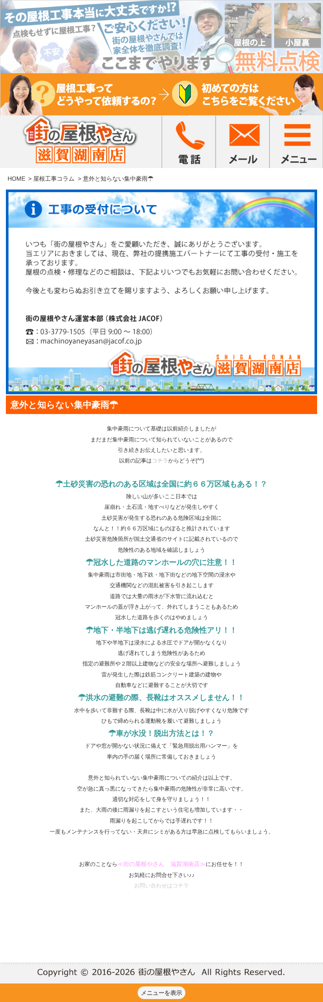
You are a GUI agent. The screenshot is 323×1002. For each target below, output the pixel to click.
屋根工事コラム (53, 178)
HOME (16, 178)
